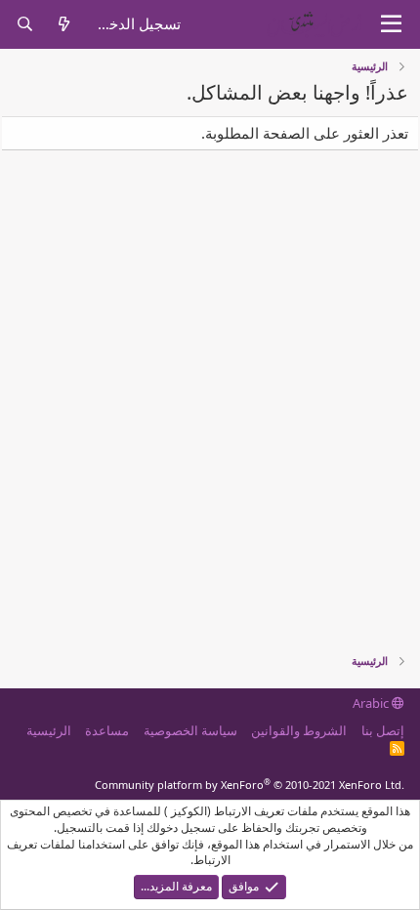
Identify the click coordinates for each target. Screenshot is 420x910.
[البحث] (25, 24)
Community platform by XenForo (249, 784)
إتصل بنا (382, 730)
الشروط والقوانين (299, 730)
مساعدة (107, 730)
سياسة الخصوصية (190, 730)
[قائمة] (391, 24)
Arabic (372, 703)
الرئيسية (48, 730)
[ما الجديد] (63, 24)
